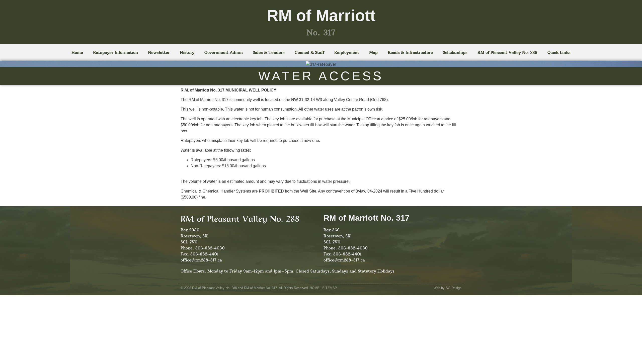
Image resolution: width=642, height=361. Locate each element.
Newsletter (159, 52)
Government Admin (223, 52)
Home (77, 52)
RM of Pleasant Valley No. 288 (507, 52)
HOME (314, 288)
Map (373, 52)
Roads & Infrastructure (410, 52)
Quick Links (559, 52)
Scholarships (455, 52)
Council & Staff (309, 52)
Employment (346, 52)
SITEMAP (329, 288)
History (187, 52)
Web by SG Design (447, 288)
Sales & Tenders (269, 52)
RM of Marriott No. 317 (367, 217)
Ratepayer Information (115, 52)
